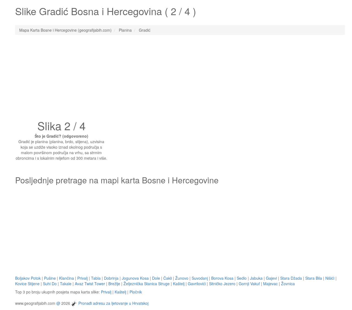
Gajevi (271, 278)
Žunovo (181, 278)
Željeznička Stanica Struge (146, 283)
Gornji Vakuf (249, 283)
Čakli (167, 278)
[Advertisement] (176, 79)
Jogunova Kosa (135, 278)
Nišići (329, 278)
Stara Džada (291, 278)
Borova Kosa (222, 278)
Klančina (66, 278)
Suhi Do (50, 283)
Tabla (96, 278)
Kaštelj (179, 283)
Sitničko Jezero (222, 283)
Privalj (82, 278)
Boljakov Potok (28, 278)
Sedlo (242, 278)
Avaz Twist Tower (90, 283)
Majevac (270, 283)
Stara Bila (313, 278)
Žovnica (288, 283)
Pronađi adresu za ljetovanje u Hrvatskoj (113, 303)
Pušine (50, 278)
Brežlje (114, 283)
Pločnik (136, 292)
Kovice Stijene (27, 283)
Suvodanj (200, 278)
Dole (156, 278)
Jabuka (256, 278)
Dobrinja (111, 278)
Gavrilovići (197, 283)
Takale (66, 283)
